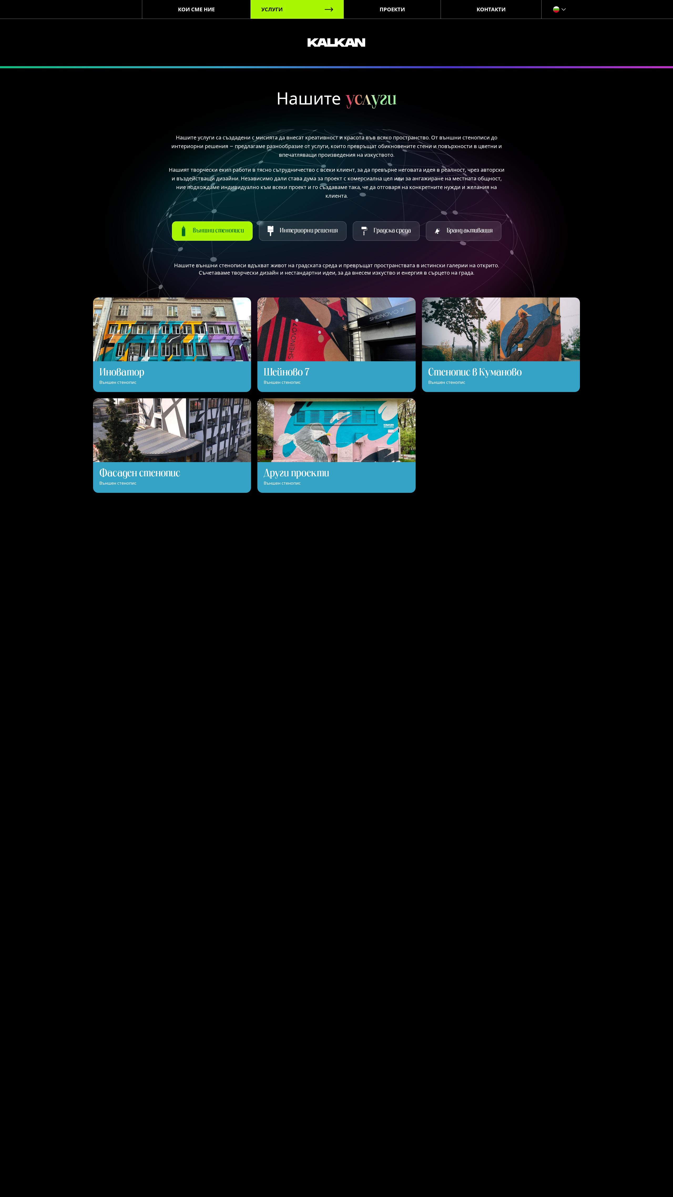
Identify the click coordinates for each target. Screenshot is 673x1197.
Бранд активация (470, 231)
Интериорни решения (309, 231)
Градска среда (392, 231)
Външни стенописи (218, 231)
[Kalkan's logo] (336, 42)
